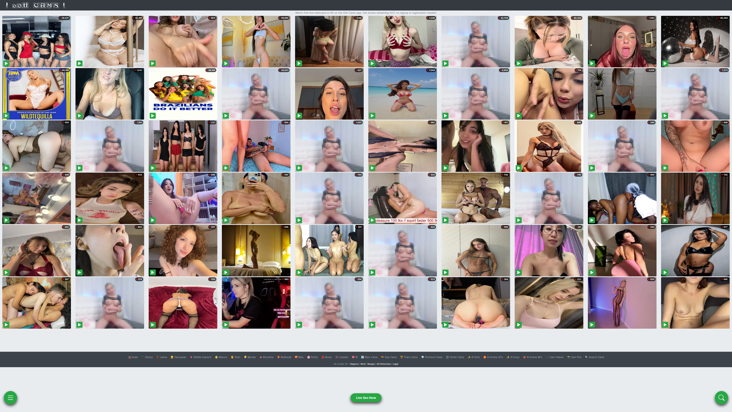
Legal (395, 364)
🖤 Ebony (147, 357)
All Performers (384, 364)
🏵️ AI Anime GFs (493, 357)
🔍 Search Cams (594, 357)
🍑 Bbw (299, 357)
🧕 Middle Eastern (200, 357)
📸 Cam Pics (574, 357)
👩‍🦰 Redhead (284, 357)
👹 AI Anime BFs (532, 357)
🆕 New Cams (369, 357)
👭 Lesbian (341, 357)
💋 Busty (326, 357)
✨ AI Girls (474, 357)
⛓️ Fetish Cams (455, 357)
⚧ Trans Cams (409, 357)
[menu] (10, 397)
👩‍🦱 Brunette (266, 357)
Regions (354, 364)
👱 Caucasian (178, 357)
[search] (721, 397)
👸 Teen (235, 357)
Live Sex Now (366, 398)
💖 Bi (355, 357)
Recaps (371, 364)
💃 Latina (161, 357)
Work (363, 364)
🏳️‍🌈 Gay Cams (389, 357)
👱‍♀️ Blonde (250, 357)
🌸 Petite (312, 357)
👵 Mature (221, 357)
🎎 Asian (133, 357)
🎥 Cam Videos (555, 357)
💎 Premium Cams (431, 357)
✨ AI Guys (512, 357)
